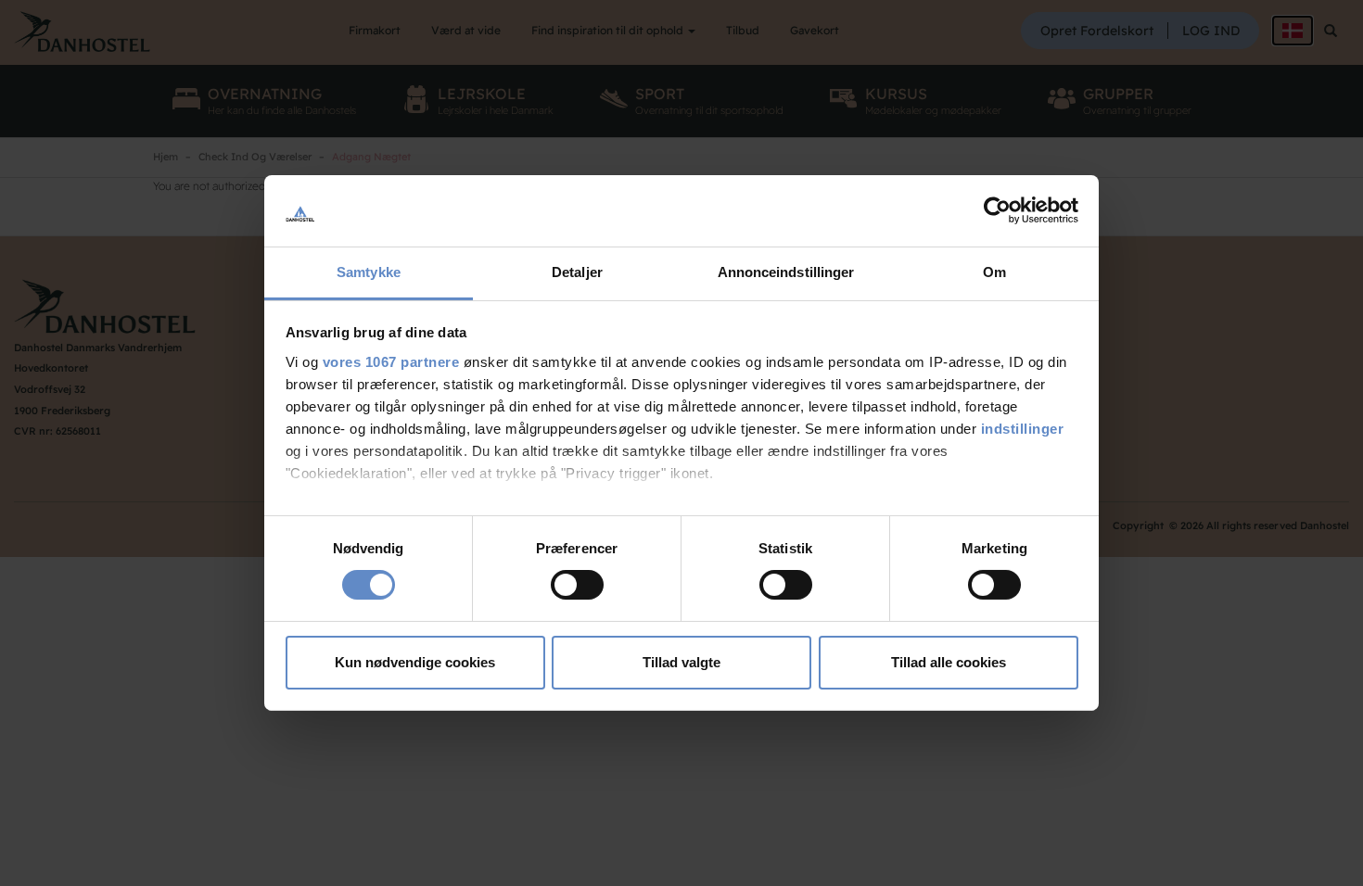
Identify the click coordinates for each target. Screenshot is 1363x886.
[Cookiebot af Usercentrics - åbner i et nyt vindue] (997, 210)
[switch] (577, 585)
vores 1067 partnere (391, 362)
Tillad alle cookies (948, 662)
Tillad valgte (681, 662)
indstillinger (1022, 429)
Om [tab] (994, 272)
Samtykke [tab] (369, 272)
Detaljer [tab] (577, 272)
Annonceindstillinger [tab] (786, 272)
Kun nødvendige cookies (415, 662)
